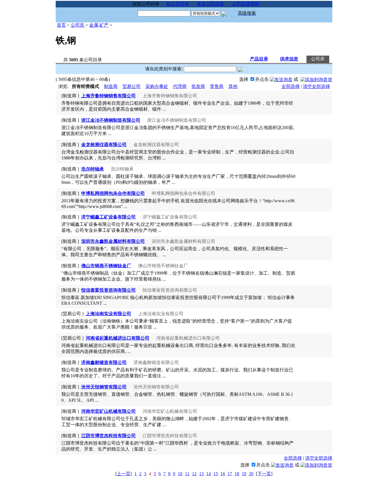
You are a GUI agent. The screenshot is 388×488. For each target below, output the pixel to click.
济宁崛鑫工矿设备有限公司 (108, 216)
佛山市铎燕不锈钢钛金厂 (106, 265)
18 (237, 473)
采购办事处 (156, 86)
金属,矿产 (99, 25)
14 (208, 473)
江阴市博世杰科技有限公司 (108, 435)
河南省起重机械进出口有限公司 (117, 338)
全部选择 (290, 86)
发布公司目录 (210, 3)
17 (230, 473)
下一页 (264, 473)
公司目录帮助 (245, 3)
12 (194, 473)
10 (180, 473)
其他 (232, 86)
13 (201, 473)
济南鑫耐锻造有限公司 (104, 362)
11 (187, 473)
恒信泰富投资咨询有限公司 (108, 290)
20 (251, 473)
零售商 (217, 86)
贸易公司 (131, 86)
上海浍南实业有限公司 (108, 313)
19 (244, 473)
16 (222, 473)
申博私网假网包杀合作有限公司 (113, 193)
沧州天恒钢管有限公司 (104, 386)
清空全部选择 (316, 86)
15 (215, 473)
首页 (61, 25)
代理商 (180, 86)
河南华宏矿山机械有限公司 (108, 411)
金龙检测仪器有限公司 (104, 144)
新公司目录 (177, 3)
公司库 (78, 25)
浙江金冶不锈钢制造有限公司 (110, 120)
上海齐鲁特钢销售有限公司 (108, 95)
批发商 (198, 86)
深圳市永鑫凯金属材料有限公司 (113, 241)
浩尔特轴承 (92, 169)
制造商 (111, 86)
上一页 (123, 473)
